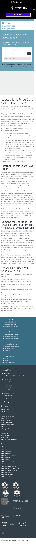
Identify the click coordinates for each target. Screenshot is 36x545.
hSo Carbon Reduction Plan (9, 470)
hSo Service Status (7, 474)
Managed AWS (6, 429)
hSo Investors (6, 457)
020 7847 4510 (8, 396)
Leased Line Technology (12, 326)
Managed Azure (6, 427)
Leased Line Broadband (12, 338)
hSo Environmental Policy (9, 466)
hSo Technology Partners (9, 455)
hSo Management (7, 453)
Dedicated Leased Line (11, 344)
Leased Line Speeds (11, 322)
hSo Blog (4, 449)
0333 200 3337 (8, 387)
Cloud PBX (5, 433)
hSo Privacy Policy (7, 464)
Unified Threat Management (10, 439)
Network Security (10, 348)
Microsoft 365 (6, 431)
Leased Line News (10, 320)
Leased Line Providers (11, 334)
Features (7, 350)
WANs (6, 360)
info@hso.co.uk (8, 398)
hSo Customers (6, 451)
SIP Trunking (6, 435)
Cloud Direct (5, 418)
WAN (3, 412)
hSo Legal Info (6, 459)
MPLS (6, 358)
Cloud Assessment (7, 420)
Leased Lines (9, 332)
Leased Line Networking (12, 336)
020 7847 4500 (8, 381)
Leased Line (5, 409)
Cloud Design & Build (8, 422)
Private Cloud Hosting (8, 424)
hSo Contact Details (7, 477)
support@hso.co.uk (9, 390)
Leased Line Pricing (11, 324)
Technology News (10, 356)
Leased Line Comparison (12, 346)
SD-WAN (4, 414)
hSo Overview (6, 447)
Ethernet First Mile (10, 362)
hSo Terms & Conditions (9, 462)
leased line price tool (10, 107)
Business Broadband (8, 416)
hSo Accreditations (7, 472)
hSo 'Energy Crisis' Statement (10, 468)
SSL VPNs (5, 437)
